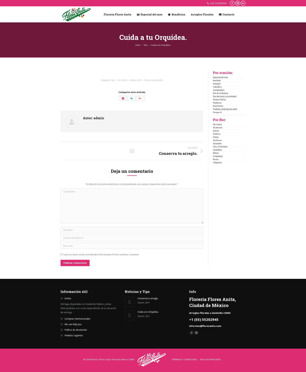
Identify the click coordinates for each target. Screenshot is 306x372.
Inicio (137, 45)
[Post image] (129, 302)
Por (122, 80)
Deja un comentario (153, 80)
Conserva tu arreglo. (148, 298)
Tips (146, 45)
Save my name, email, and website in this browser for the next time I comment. (101, 254)
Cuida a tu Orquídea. (148, 311)
